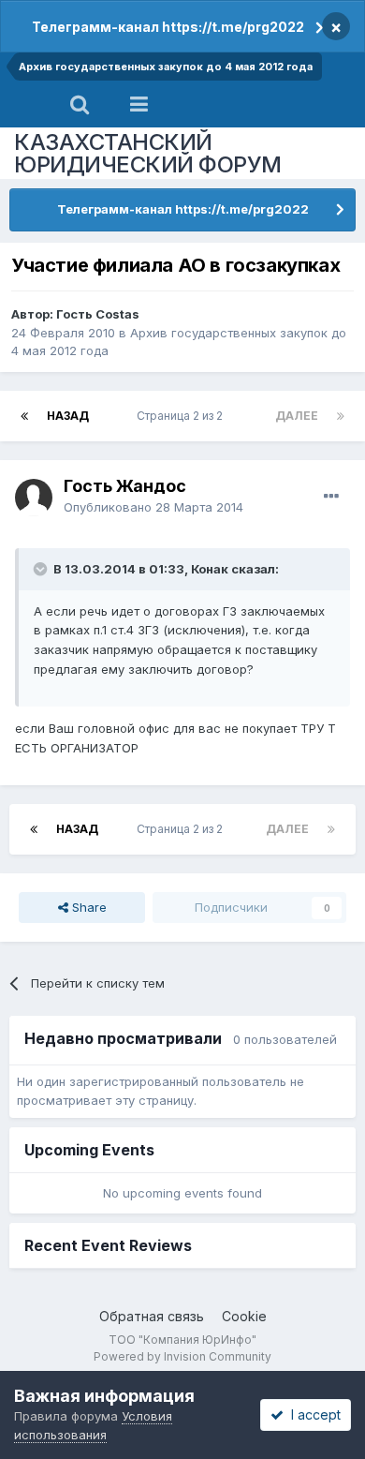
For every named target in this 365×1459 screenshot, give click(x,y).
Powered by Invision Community (182, 1356)
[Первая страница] (24, 416)
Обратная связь (151, 1316)
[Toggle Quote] (42, 568)
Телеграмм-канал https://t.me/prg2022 (168, 27)
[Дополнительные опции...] (331, 496)
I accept (312, 1414)
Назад (68, 416)
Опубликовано (153, 506)
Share (87, 907)
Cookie (244, 1316)
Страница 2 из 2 (182, 416)
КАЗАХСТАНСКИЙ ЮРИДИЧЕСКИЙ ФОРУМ (148, 153)
